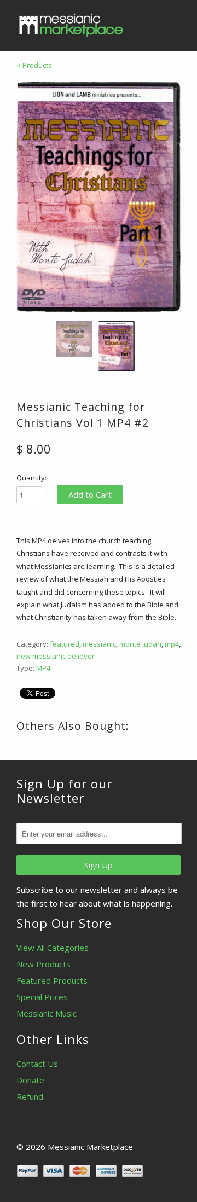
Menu (148, 22)
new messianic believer (55, 656)
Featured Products (52, 980)
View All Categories (52, 947)
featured (64, 644)
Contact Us (37, 1063)
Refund (29, 1096)
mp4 (172, 644)
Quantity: (31, 478)
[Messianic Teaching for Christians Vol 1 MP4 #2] (98, 197)
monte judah (140, 644)
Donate (30, 1080)
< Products (34, 65)
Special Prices (42, 996)
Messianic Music (46, 1013)
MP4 (43, 668)
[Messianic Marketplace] (71, 25)
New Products (43, 964)
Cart (170, 22)
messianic (99, 644)
